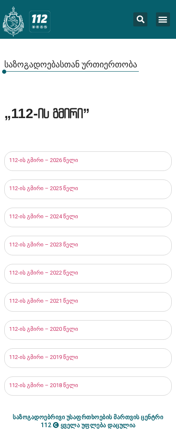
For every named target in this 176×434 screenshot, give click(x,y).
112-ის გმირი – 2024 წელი (43, 216)
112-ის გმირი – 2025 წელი (44, 188)
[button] (163, 19)
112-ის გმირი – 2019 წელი (43, 357)
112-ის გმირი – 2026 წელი (43, 160)
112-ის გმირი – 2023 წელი (43, 244)
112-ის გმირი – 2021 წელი (43, 301)
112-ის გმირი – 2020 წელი (43, 329)
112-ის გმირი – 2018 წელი (43, 385)
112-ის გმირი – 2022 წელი (43, 272)
